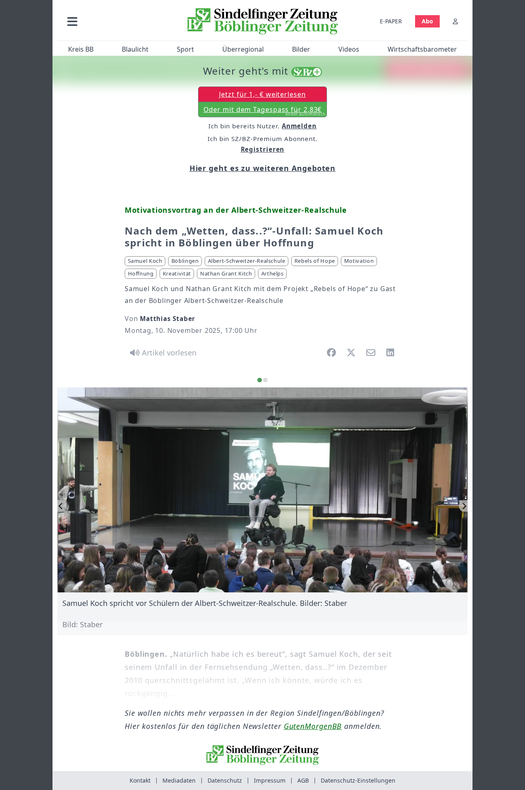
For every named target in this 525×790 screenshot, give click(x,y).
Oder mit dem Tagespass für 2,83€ (264, 111)
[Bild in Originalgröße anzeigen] (262, 489)
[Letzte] (61, 506)
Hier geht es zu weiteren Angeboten (262, 168)
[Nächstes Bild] (463, 506)
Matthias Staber (167, 318)
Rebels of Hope (314, 260)
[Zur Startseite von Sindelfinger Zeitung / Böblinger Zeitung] (262, 21)
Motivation (359, 260)
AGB (303, 780)
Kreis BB (81, 49)
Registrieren (263, 149)
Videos (348, 49)
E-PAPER (391, 21)
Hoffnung (141, 273)
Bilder (301, 49)
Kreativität (177, 273)
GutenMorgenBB (313, 726)
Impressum (269, 780)
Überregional (243, 49)
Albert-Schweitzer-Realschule (246, 260)
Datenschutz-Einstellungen (358, 780)
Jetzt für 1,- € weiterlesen (262, 94)
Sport (185, 49)
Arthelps (272, 273)
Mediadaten (179, 780)
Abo (427, 21)
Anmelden (299, 126)
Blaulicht (135, 49)
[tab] (259, 380)
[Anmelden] (455, 21)
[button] (116, 21)
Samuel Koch (145, 260)
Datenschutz (225, 780)
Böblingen (185, 260)
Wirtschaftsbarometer (422, 49)
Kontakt (140, 780)
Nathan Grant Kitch (226, 273)
